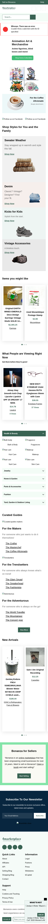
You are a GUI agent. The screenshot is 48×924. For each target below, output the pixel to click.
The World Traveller (15, 612)
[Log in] (39, 9)
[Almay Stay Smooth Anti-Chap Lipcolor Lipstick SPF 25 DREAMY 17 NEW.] (12, 393)
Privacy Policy (8, 898)
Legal (27, 859)
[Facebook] (4, 847)
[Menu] (44, 9)
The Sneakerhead (14, 583)
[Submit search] (33, 17)
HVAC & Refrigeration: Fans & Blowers (13, 703)
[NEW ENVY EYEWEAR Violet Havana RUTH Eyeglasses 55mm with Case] (35, 393)
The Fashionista (13, 587)
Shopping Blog (8, 875)
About (4, 859)
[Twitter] (9, 847)
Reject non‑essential (21, 919)
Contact (5, 879)
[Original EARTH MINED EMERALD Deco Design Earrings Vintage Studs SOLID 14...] (12, 313)
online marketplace (27, 758)
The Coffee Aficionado (16, 551)
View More (24, 630)
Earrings (12, 328)
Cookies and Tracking (11, 894)
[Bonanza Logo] (9, 8)
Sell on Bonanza (8, 2)
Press (27, 867)
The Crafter (11, 543)
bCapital (28, 875)
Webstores (29, 871)
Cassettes (35, 680)
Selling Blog (7, 871)
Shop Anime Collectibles (23, 58)
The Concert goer (14, 620)
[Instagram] (20, 847)
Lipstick (13, 410)
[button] (22, 344)
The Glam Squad (14, 579)
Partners (28, 863)
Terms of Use (7, 902)
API (3, 867)
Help (42, 2)
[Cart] (34, 9)
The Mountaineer (14, 616)
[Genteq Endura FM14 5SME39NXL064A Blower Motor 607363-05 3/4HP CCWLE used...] (12, 688)
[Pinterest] (15, 847)
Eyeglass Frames (35, 404)
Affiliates (5, 863)
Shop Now (9, 154)
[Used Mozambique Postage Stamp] (35, 313)
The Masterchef (13, 547)
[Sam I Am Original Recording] (35, 688)
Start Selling (24, 776)
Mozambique (35, 322)
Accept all (6, 919)
